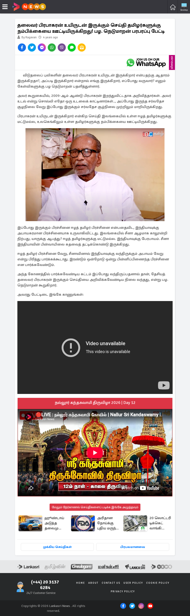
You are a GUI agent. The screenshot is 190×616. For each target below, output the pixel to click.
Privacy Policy (123, 591)
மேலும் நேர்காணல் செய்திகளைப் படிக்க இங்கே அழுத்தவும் (95, 507)
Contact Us (111, 582)
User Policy (133, 582)
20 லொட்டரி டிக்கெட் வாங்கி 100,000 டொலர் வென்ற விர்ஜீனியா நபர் (160, 523)
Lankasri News (59, 606)
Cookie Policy (157, 582)
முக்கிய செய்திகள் (57, 547)
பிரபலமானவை (132, 547)
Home (80, 582)
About (93, 582)
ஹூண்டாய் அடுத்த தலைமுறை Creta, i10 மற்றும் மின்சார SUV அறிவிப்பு (55, 523)
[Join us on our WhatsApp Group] (146, 62)
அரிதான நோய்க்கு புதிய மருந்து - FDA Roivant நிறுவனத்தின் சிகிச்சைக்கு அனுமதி (109, 523)
